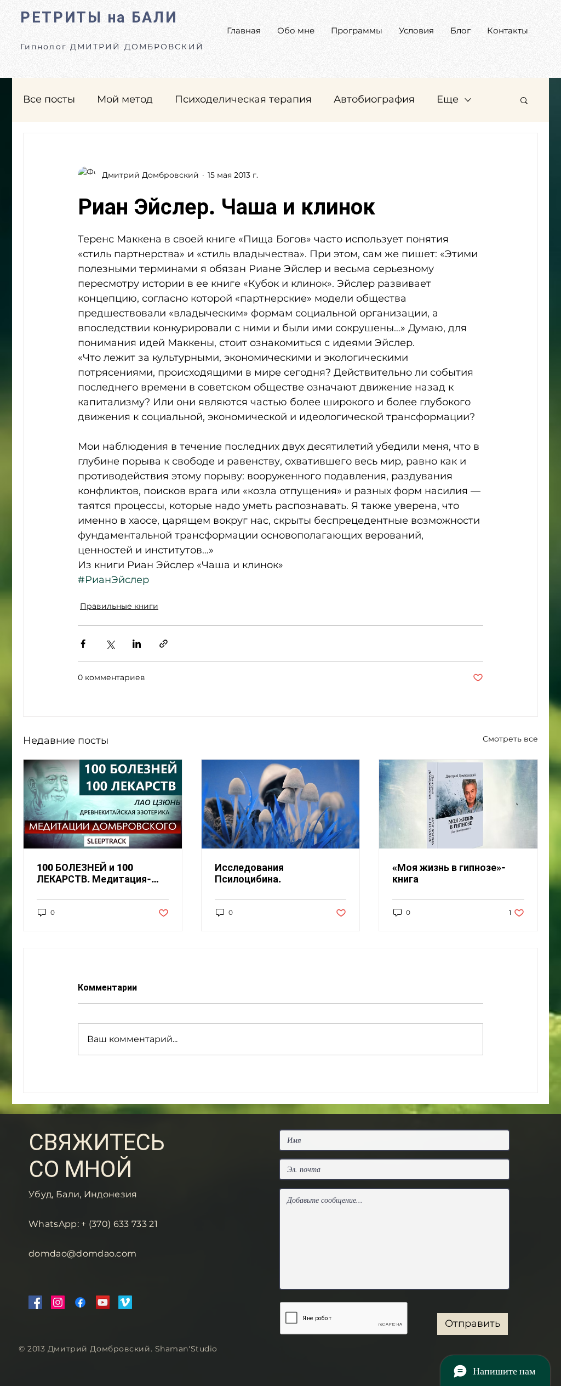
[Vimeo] (125, 1302)
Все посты (49, 99)
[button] (524, 99)
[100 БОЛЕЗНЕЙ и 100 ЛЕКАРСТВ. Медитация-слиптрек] (103, 804)
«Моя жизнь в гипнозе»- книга (449, 873)
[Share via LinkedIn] (136, 643)
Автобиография (374, 99)
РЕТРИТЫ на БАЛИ (99, 17)
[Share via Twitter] (110, 643)
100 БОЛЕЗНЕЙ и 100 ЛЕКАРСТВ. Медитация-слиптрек (94, 873)
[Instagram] (58, 1302)
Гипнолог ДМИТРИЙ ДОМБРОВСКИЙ (112, 47)
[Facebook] (35, 1302)
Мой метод (125, 99)
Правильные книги (119, 606)
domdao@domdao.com (82, 1253)
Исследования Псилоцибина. (249, 873)
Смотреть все (510, 739)
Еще (448, 99)
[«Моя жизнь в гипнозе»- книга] (458, 804)
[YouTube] (103, 1302)
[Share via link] (163, 643)
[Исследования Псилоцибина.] (281, 804)
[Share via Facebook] (83, 643)
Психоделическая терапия (243, 99)
